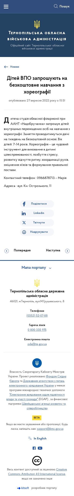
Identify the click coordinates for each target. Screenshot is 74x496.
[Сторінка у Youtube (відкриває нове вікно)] (40, 448)
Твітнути (39, 222)
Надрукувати (39, 231)
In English (40, 438)
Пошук (65, 6)
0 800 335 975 (37, 329)
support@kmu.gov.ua (50, 428)
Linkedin (39, 213)
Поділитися (39, 203)
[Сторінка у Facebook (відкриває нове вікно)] (34, 448)
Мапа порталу (34, 268)
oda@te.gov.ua (37, 344)
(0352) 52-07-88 (37, 315)
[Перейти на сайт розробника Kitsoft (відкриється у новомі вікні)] (23, 488)
